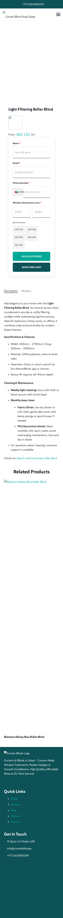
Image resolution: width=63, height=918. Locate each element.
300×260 (19, 245)
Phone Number (21, 182)
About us (16, 816)
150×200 (32, 229)
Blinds (14, 798)
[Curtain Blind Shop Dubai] (19, 14)
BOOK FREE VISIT (31, 267)
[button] (58, 14)
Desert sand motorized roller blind (37, 458)
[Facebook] (7, 781)
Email (16, 163)
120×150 (19, 229)
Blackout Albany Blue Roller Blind (24, 736)
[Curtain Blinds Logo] (31, 753)
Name (16, 143)
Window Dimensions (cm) (27, 202)
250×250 (32, 237)
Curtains (16, 804)
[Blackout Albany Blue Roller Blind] (31, 607)
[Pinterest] (20, 781)
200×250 (19, 237)
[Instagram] (14, 781)
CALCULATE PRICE (31, 256)
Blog (13, 810)
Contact (15, 821)
